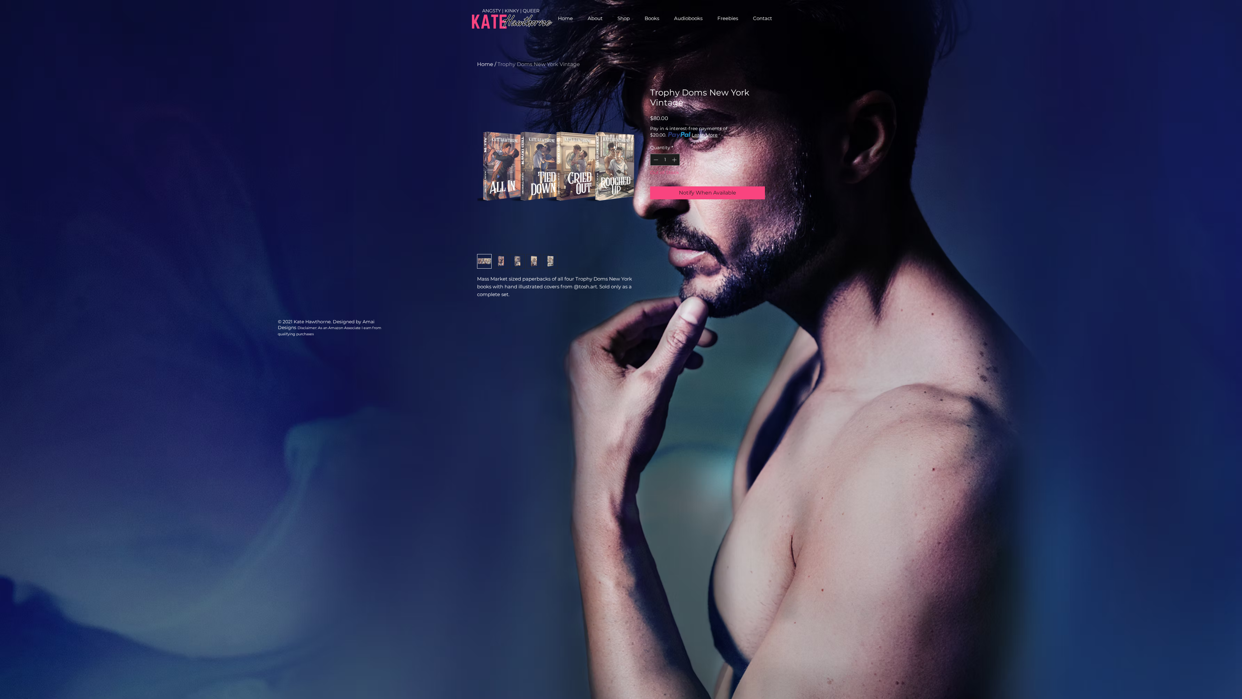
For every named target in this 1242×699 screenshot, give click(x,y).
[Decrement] (655, 159)
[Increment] (675, 159)
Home (485, 64)
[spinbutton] (665, 159)
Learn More (704, 135)
